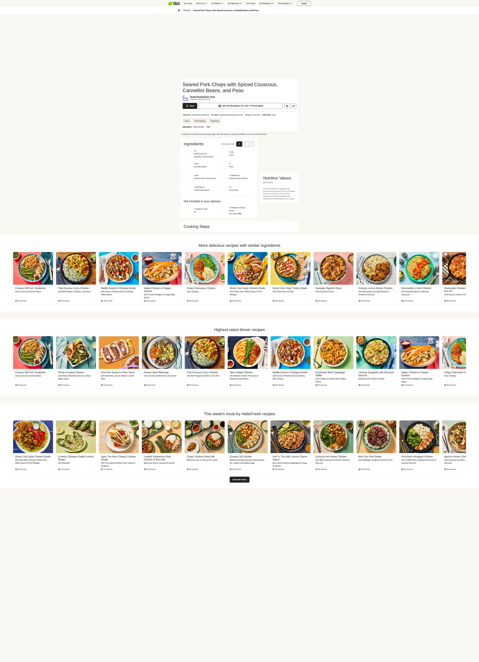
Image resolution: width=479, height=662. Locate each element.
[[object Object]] (287, 106)
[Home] (179, 10)
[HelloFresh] (174, 3)
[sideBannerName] (279, 154)
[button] (219, 143)
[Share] (293, 106)
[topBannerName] (239, 21)
